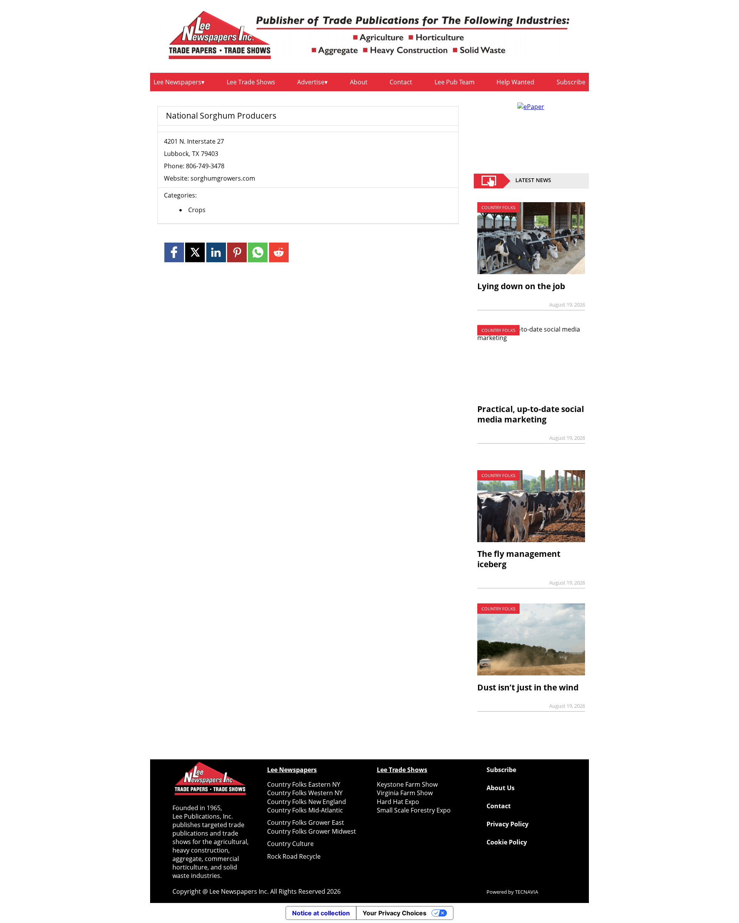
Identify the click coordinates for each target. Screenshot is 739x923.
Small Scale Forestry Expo (414, 810)
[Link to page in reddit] (279, 252)
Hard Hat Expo (398, 801)
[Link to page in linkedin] (216, 252)
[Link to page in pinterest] (237, 252)
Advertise (310, 82)
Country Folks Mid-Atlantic (305, 810)
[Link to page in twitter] (195, 252)
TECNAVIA (526, 891)
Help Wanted (515, 82)
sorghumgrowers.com (223, 178)
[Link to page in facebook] (174, 252)
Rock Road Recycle (294, 856)
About (359, 82)
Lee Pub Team (455, 82)
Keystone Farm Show (407, 784)
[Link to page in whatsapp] (258, 252)
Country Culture (290, 843)
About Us (501, 788)
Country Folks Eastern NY (303, 784)
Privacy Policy (507, 824)
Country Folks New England (306, 801)
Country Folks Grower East (305, 822)
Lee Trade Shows (251, 82)
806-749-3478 (205, 166)
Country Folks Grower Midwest (311, 831)
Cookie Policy (507, 842)
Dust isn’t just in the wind (527, 687)
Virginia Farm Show (405, 793)
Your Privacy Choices (394, 913)
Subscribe (571, 82)
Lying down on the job (521, 286)
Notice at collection (321, 913)
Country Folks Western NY (305, 793)
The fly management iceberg (518, 559)
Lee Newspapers (177, 82)
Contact (401, 82)
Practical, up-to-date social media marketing (530, 414)
